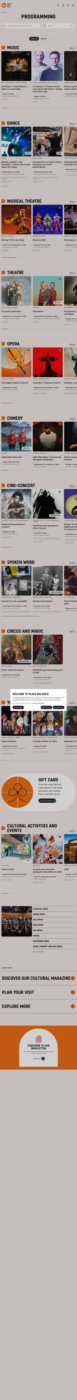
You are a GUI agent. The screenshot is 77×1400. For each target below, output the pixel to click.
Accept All (58, 707)
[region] (38, 700)
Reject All (46, 707)
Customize (18, 707)
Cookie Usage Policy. (38, 703)
